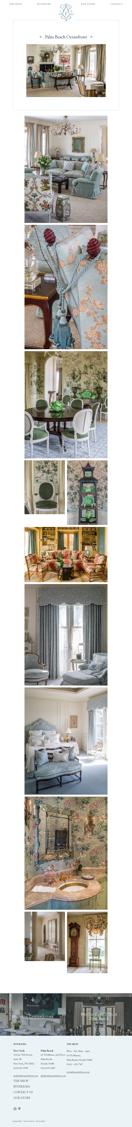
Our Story (21, 1098)
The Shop (20, 1081)
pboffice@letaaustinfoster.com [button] (53, 1075)
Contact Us (23, 1092)
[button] (17, 1121)
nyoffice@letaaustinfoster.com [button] (25, 1075)
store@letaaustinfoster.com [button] (78, 1072)
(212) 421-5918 (20, 1068)
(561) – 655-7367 (75, 1064)
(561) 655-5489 (48, 1068)
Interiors (21, 1086)
